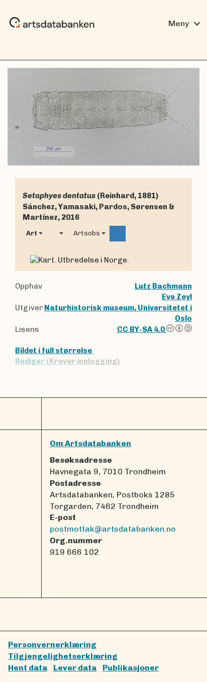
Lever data (74, 667)
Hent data (27, 667)
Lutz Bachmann (163, 286)
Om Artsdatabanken (90, 443)
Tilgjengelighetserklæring (63, 656)
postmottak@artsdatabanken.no (113, 529)
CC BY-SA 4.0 (141, 329)
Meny (185, 24)
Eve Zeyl (177, 296)
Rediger (67, 361)
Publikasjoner (130, 667)
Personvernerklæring (52, 644)
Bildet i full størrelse (54, 350)
